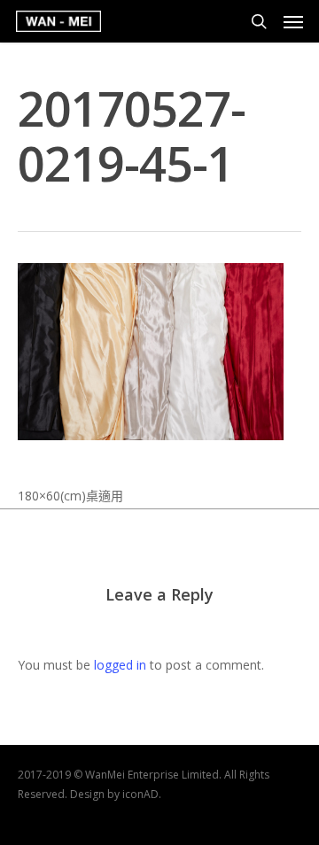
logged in (120, 664)
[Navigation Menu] (293, 21)
